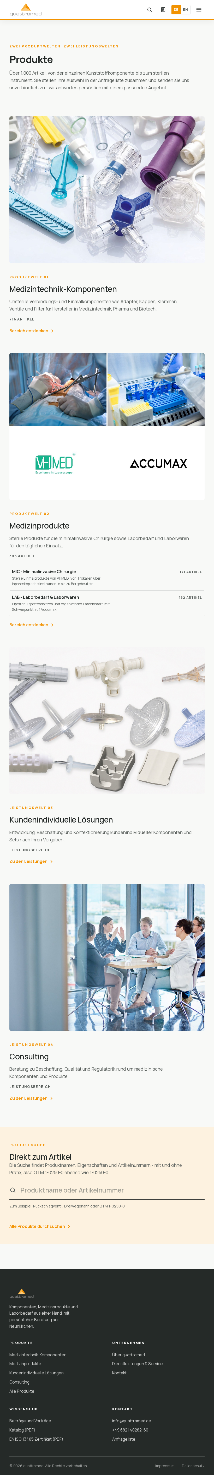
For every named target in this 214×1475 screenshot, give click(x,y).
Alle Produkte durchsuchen (37, 1226)
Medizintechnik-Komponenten (38, 1355)
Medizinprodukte (25, 1364)
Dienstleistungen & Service (137, 1364)
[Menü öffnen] (199, 9)
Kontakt (119, 1373)
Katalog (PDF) (22, 1430)
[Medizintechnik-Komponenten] (107, 189)
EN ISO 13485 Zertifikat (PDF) (36, 1439)
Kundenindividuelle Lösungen (36, 1373)
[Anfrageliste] (163, 9)
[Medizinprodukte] (107, 426)
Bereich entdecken (28, 331)
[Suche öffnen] (149, 9)
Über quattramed (128, 1355)
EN (185, 9)
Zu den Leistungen (28, 861)
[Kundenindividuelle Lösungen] (107, 720)
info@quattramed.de (131, 1421)
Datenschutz (193, 1465)
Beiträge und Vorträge (30, 1421)
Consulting (19, 1382)
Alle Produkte (21, 1391)
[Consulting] (107, 957)
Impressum (165, 1465)
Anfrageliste (123, 1439)
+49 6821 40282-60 (130, 1430)
